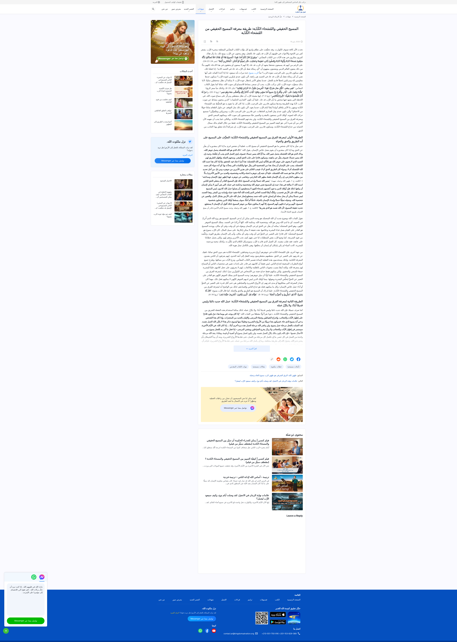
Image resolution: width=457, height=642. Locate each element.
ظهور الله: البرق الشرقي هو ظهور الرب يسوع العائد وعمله (273, 375)
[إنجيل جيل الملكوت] (299, 9)
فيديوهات (243, 9)
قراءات (222, 9)
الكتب (253, 9)
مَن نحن (164, 9)
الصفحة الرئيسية (266, 9)
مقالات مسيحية (259, 366)
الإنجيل (211, 9)
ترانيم (232, 9)
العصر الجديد (189, 9)
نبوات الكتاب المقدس (238, 366)
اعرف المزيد (188, 155)
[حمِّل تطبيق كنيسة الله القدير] (294, 618)
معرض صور (176, 9)
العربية (155, 2)
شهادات (201, 9)
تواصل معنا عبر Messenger (172, 160)
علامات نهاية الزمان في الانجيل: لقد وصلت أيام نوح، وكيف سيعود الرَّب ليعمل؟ (266, 381)
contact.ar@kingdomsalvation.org (239, 633)
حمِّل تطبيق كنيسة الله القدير (287, 608)
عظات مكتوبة (276, 366)
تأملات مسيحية (293, 366)
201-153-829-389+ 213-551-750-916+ (279, 633)
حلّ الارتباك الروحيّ (275, 17)
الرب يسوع (254, 73)
